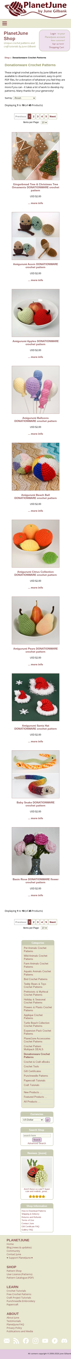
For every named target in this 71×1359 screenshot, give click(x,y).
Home (10, 1244)
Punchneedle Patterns (36, 1075)
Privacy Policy (14, 1328)
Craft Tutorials (31, 1085)
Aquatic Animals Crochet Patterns (37, 973)
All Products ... (32, 1101)
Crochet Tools (31, 1066)
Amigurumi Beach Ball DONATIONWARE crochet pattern (35, 496)
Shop (7, 57)
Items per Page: (31, 122)
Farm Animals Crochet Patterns (36, 965)
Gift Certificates (32, 1071)
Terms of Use (28, 1220)
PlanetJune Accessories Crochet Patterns (37, 1040)
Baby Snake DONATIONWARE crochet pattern (36, 804)
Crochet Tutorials (16, 1290)
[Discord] (64, 1341)
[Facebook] (26, 1341)
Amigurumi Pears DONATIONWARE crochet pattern (35, 650)
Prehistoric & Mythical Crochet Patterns (36, 993)
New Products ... (33, 1092)
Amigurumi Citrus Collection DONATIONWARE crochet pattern (35, 573)
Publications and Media (20, 1331)
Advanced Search (37, 1143)
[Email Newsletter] (7, 1341)
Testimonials (14, 1321)
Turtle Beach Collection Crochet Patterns (36, 1024)
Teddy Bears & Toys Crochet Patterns (35, 986)
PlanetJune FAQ (15, 1324)
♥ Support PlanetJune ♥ (20, 1257)
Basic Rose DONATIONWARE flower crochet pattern (36, 881)
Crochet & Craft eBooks (37, 1061)
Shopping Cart (56, 47)
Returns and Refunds (31, 1217)
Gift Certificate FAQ (30, 1226)
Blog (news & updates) (19, 1247)
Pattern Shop (14, 1270)
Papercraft (12, 1304)
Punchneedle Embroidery (21, 1301)
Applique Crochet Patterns (33, 1017)
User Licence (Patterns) (19, 1274)
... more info (35, 203)
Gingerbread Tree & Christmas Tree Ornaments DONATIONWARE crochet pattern (35, 187)
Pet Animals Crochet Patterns (35, 950)
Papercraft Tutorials (34, 1080)
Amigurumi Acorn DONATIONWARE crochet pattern (35, 266)
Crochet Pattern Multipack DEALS (33, 1048)
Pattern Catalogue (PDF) (20, 1277)
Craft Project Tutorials (19, 1297)
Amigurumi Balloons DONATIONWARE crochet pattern (35, 419)
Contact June (28, 1223)
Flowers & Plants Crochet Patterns (38, 1009)
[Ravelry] (55, 1341)
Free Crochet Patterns (19, 1294)
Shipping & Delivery (30, 1214)
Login (53, 33)
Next (53, 116)
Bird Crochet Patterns (36, 979)
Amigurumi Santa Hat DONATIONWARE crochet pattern (35, 727)
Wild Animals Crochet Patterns (35, 957)
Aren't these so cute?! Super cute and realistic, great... (37, 1190)
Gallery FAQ (27, 1230)
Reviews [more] (36, 1153)
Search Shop (36, 1130)
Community (13, 1251)
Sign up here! (58, 44)
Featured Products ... (35, 1096)
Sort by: (8, 98)
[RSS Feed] (16, 1341)
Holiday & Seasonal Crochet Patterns (34, 1001)
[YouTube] (45, 1341)
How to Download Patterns (34, 1211)
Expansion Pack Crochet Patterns (37, 1032)
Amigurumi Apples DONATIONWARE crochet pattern (35, 343)
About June (13, 1317)
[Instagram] (35, 1341)
